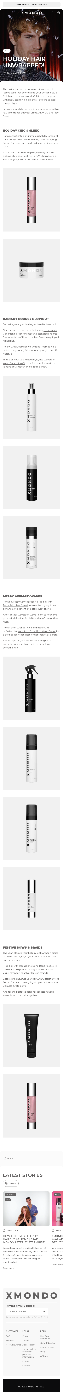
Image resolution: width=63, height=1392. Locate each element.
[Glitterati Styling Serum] (31, 200)
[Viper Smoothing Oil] (31, 898)
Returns (10, 1340)
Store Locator (47, 1347)
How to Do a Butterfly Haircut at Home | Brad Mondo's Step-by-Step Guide (24, 1239)
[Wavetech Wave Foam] (31, 758)
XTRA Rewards (13, 1345)
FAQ (8, 1336)
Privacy (25, 1336)
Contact (26, 1361)
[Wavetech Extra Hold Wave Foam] (31, 828)
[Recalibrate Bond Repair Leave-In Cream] (31, 1035)
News (57, 1195)
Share (10, 1158)
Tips (6, 51)
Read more (8, 1268)
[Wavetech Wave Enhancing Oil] (31, 547)
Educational (10, 1195)
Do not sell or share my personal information (29, 1353)
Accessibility (28, 1345)
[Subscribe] (44, 1311)
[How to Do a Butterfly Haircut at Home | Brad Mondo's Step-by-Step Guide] (26, 1209)
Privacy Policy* (40, 1317)
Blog (42, 1351)
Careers (26, 1365)
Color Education (48, 1343)
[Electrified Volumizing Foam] (31, 477)
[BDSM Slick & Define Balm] (31, 270)
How (8, 1200)
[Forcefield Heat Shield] (31, 688)
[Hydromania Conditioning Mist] (31, 407)
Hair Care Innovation (45, 1337)
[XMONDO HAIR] (31, 1295)
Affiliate (44, 1356)
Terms (25, 1340)
